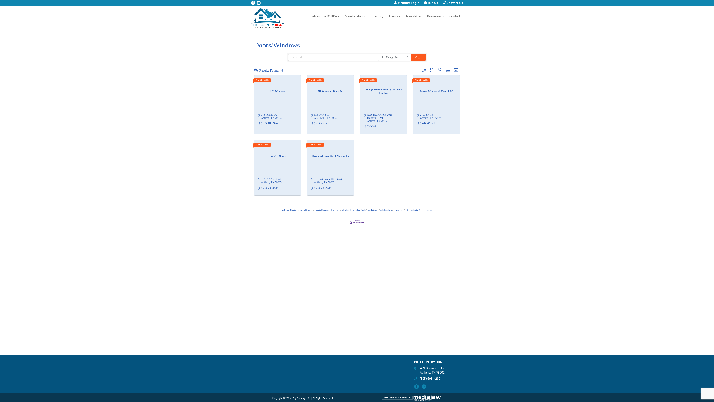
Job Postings (386, 210)
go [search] (419, 57)
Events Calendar (322, 210)
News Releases (306, 210)
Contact (454, 16)
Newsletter (414, 16)
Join (431, 210)
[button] (256, 71)
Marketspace (373, 210)
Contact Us (454, 3)
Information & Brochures (416, 210)
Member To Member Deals (354, 210)
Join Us (433, 3)
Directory (376, 16)
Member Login (408, 3)
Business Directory (289, 210)
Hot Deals (335, 210)
